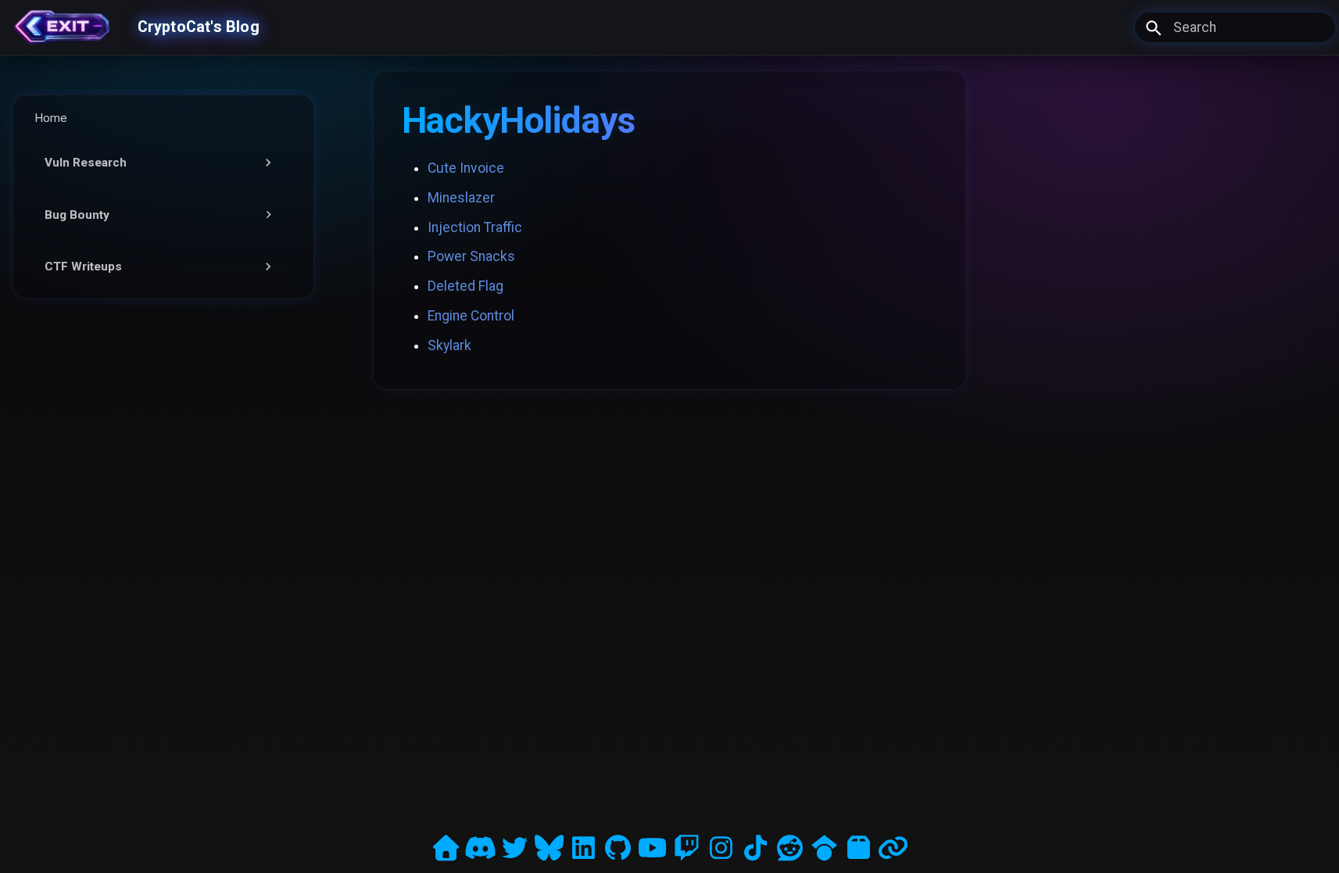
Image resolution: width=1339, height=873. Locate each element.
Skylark (449, 345)
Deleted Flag (465, 286)
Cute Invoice (466, 168)
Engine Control (471, 316)
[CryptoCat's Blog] (61, 27)
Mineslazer (461, 198)
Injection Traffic (475, 227)
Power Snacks (471, 256)
